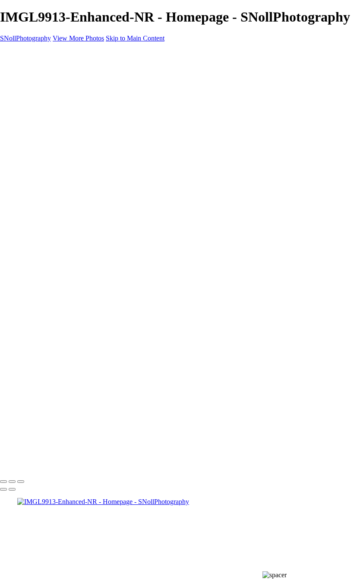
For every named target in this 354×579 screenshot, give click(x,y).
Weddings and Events (64, 153)
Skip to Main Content (135, 38)
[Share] (20, 216)
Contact (27, 192)
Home (25, 122)
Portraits (46, 161)
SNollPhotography (25, 38)
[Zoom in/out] (20, 481)
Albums (28, 207)
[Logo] (58, 107)
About (26, 184)
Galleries (29, 130)
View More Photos (78, 38)
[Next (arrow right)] (12, 489)
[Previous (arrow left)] (3, 489)
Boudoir (46, 176)
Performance (52, 145)
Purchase (29, 199)
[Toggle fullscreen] (12, 481)
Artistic (44, 168)
